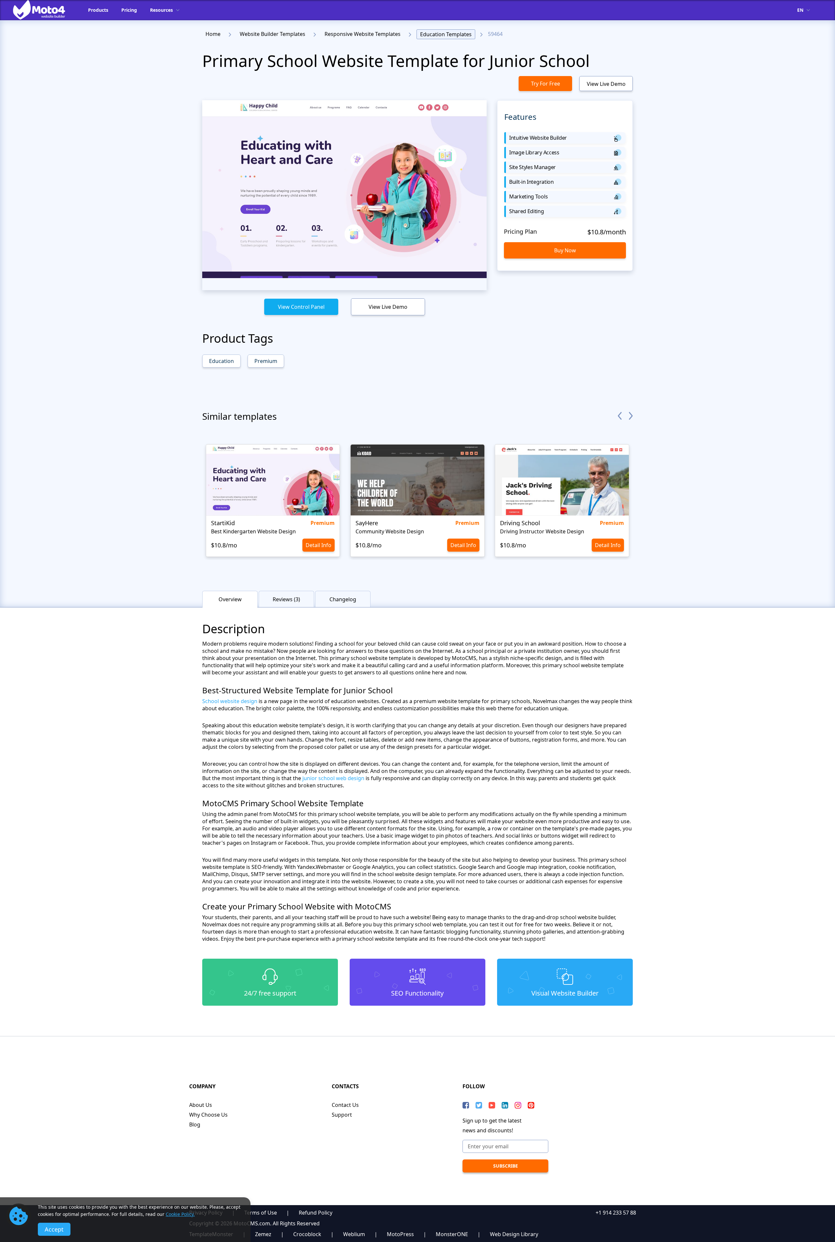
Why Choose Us (208, 1114)
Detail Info (318, 545)
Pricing (129, 10)
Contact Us (345, 1104)
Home (212, 34)
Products (98, 10)
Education (221, 361)
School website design (229, 701)
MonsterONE (452, 1234)
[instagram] (518, 1105)
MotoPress (400, 1234)
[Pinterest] (531, 1105)
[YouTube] (492, 1105)
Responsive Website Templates (363, 34)
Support (342, 1114)
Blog (194, 1124)
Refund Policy (315, 1212)
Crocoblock (307, 1234)
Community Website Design (390, 531)
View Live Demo (606, 83)
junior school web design (333, 778)
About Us (200, 1104)
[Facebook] (466, 1105)
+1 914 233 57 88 (616, 1212)
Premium (265, 361)
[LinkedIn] (505, 1105)
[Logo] (44, 10)
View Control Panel (301, 306)
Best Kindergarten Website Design (253, 531)
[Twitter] (479, 1105)
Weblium (354, 1234)
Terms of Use (260, 1212)
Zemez (263, 1234)
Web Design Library (514, 1234)
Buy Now (565, 250)
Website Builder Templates (272, 34)
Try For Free (545, 83)
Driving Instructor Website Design (542, 531)
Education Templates (446, 34)
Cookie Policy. (180, 1214)
